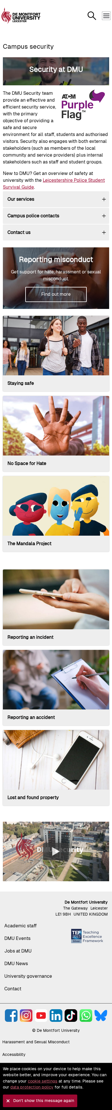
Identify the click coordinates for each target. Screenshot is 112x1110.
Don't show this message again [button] (43, 1100)
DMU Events (17, 938)
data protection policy (31, 1087)
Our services (20, 199)
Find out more (56, 294)
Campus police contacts (33, 215)
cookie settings (42, 1081)
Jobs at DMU (18, 951)
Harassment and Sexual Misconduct (36, 1042)
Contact (12, 988)
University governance (28, 976)
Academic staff (20, 925)
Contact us (18, 232)
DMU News (16, 963)
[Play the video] (56, 851)
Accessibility (14, 1054)
